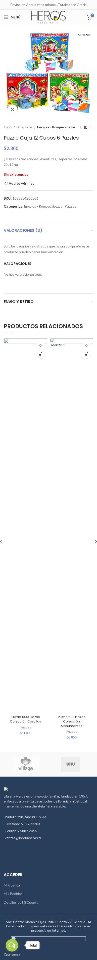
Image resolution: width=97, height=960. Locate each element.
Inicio (8, 127)
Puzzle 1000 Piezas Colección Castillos (25, 719)
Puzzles (70, 206)
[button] (40, 354)
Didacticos (24, 127)
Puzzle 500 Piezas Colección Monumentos (71, 721)
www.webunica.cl (44, 926)
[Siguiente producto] (90, 127)
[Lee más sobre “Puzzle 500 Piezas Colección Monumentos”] (86, 354)
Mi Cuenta (12, 885)
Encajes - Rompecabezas (56, 127)
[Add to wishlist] (40, 345)
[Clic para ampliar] (12, 109)
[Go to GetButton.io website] (12, 955)
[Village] (25, 764)
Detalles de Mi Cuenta (21, 902)
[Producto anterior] (80, 127)
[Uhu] (70, 764)
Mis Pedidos (13, 893)
